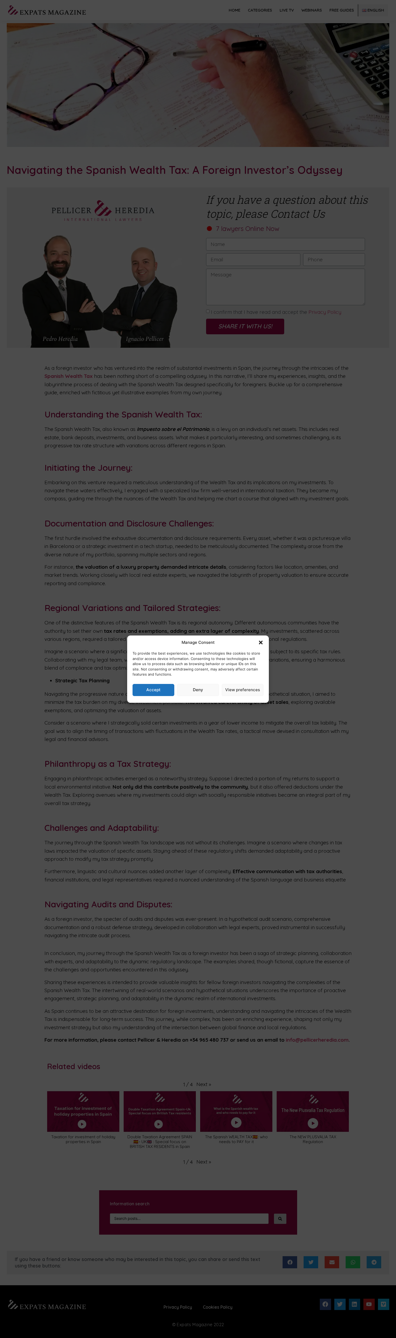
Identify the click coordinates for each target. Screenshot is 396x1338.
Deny (198, 689)
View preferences (242, 689)
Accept (153, 689)
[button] (260, 642)
